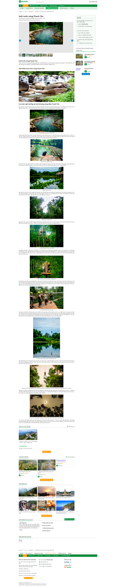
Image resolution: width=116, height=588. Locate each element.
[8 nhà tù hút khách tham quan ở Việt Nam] (28, 506)
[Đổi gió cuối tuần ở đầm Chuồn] (65, 491)
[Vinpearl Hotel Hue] (61, 460)
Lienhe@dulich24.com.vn (46, 564)
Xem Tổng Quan (70, 519)
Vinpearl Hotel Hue (61, 461)
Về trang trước (66, 555)
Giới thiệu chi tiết (28, 578)
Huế (25, 11)
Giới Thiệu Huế (22, 523)
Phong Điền (30, 11)
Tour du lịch (34, 5)
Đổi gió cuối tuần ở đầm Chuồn (63, 497)
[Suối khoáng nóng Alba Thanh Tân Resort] (47, 470)
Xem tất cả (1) (71, 426)
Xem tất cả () (85, 74)
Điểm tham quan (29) (52, 8)
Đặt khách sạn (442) (48, 523)
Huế (26, 5)
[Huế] (20, 540)
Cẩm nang (61, 5)
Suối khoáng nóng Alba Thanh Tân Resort (46, 472)
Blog (73, 8)
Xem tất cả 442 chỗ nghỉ (46, 480)
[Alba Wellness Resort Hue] (28, 470)
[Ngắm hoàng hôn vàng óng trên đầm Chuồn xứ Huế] (47, 491)
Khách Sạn (44, 5)
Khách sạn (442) (40, 8)
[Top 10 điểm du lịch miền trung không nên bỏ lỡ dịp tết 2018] (65, 506)
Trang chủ (21, 11)
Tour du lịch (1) (29, 8)
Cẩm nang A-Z (64, 8)
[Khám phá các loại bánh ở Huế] (47, 506)
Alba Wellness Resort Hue (25, 471)
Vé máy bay (54, 5)
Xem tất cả (70, 457)
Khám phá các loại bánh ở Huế (44, 511)
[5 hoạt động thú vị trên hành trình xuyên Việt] (28, 491)
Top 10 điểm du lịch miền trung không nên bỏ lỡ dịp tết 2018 (64, 512)
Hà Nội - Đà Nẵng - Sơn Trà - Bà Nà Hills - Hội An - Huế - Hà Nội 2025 (28, 442)
